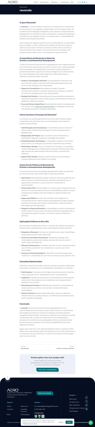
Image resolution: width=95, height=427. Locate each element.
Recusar (61, 422)
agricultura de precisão (44, 107)
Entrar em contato (45, 393)
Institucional (44, 2)
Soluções (54, 2)
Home (36, 2)
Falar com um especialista (47, 370)
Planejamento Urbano (77, 408)
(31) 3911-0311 (40, 409)
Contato (10, 409)
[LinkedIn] (78, 2)
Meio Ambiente (74, 405)
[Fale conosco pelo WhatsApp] (90, 422)
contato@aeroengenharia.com (47, 406)
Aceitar (69, 422)
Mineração (73, 399)
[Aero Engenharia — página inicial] (15, 2)
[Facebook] (82, 2)
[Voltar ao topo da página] (7, 377)
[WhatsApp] (86, 2)
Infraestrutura (74, 402)
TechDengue (65, 2)
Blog (72, 2)
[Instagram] (80, 2)
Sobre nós (24, 406)
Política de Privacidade (79, 422)
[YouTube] (84, 2)
